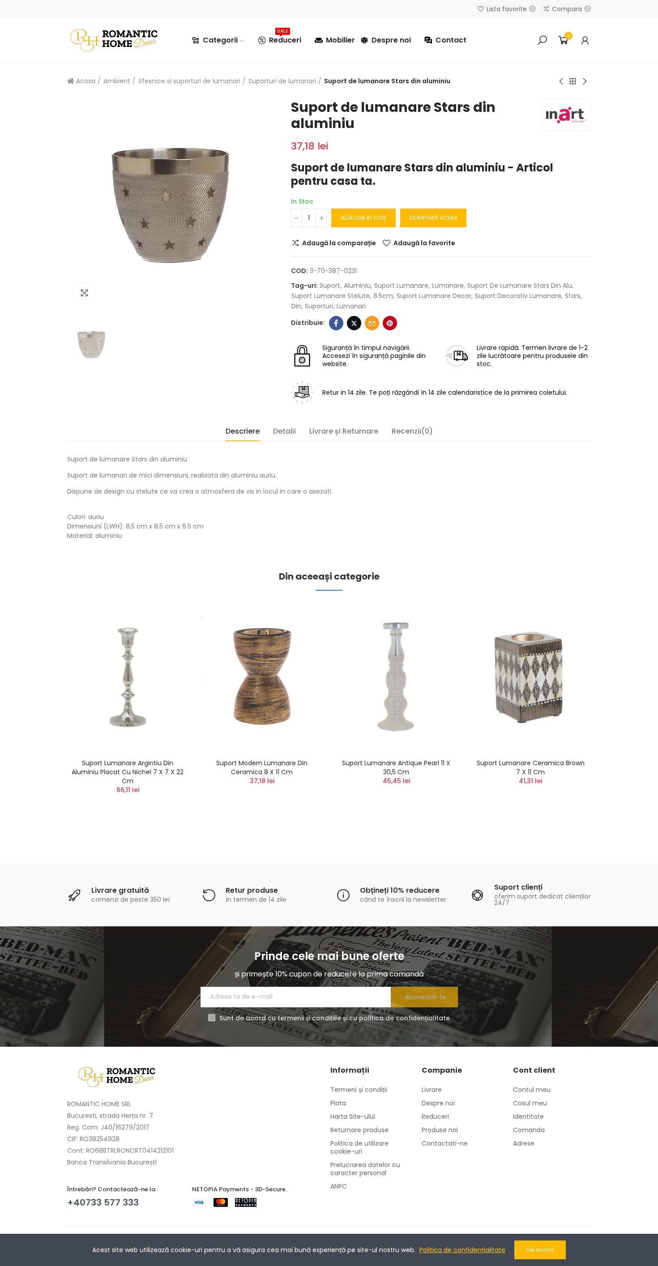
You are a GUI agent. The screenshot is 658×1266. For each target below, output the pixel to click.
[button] (42, 717)
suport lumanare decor (434, 295)
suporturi (319, 306)
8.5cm (383, 295)
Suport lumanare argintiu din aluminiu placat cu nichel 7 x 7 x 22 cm (128, 772)
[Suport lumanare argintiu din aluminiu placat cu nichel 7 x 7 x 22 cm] (127, 677)
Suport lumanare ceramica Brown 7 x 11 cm (531, 767)
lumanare (448, 285)
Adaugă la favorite (424, 243)
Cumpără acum (433, 217)
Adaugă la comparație (339, 243)
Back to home (572, 81)
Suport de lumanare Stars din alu (519, 285)
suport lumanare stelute (330, 295)
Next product (584, 81)
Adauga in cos (363, 217)
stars (573, 295)
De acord (540, 1249)
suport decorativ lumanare (518, 295)
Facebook (336, 323)
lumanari (351, 306)
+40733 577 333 (103, 1202)
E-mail (372, 323)
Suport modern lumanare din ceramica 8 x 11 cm (262, 767)
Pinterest (390, 323)
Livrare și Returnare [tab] (343, 431)
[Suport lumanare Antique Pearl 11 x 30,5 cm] (396, 677)
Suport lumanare (401, 285)
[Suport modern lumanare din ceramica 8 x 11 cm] (261, 677)
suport (330, 285)
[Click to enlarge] (84, 293)
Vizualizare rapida (165, 653)
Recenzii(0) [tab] (412, 431)
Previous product (561, 81)
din (296, 306)
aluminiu (357, 285)
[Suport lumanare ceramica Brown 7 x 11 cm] (530, 677)
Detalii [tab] (284, 431)
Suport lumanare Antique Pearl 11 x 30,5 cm (396, 767)
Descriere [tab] (243, 431)
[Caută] (542, 40)
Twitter (354, 323)
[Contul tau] (585, 40)
